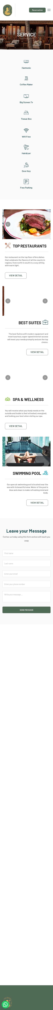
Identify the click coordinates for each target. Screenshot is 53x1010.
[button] (25, 234)
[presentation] (7, 224)
